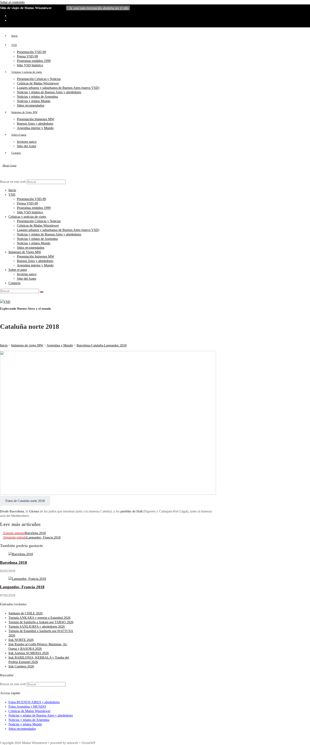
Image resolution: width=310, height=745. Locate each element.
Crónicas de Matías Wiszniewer (38, 225)
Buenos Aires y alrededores (35, 261)
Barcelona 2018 (13, 562)
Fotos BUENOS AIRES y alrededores (34, 702)
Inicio (12, 190)
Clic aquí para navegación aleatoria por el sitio (98, 8)
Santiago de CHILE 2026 (25, 613)
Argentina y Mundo (60, 345)
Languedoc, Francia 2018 (22, 587)
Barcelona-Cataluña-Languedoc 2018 (102, 345)
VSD (11, 194)
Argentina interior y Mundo (35, 265)
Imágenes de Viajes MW (24, 252)
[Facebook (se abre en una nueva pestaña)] (10, 20)
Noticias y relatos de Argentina (37, 239)
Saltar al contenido (12, 2)
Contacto (14, 283)
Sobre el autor (17, 270)
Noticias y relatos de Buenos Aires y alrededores (49, 234)
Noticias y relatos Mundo (33, 243)
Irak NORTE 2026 (21, 640)
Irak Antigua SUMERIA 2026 (28, 653)
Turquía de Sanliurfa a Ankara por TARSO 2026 (40, 622)
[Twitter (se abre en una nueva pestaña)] (10, 15)
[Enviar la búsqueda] (41, 292)
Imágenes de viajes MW (27, 345)
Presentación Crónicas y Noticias (39, 221)
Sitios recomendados (30, 247)
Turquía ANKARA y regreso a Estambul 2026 (39, 617)
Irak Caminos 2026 (21, 666)
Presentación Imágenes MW (35, 256)
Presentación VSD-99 (31, 199)
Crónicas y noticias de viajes (27, 216)
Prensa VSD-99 (27, 203)
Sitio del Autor (26, 278)
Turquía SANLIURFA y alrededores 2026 (36, 626)
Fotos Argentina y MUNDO (27, 706)
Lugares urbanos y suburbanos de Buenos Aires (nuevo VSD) (58, 230)
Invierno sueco (26, 274)
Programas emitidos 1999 (34, 208)
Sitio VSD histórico (30, 212)
